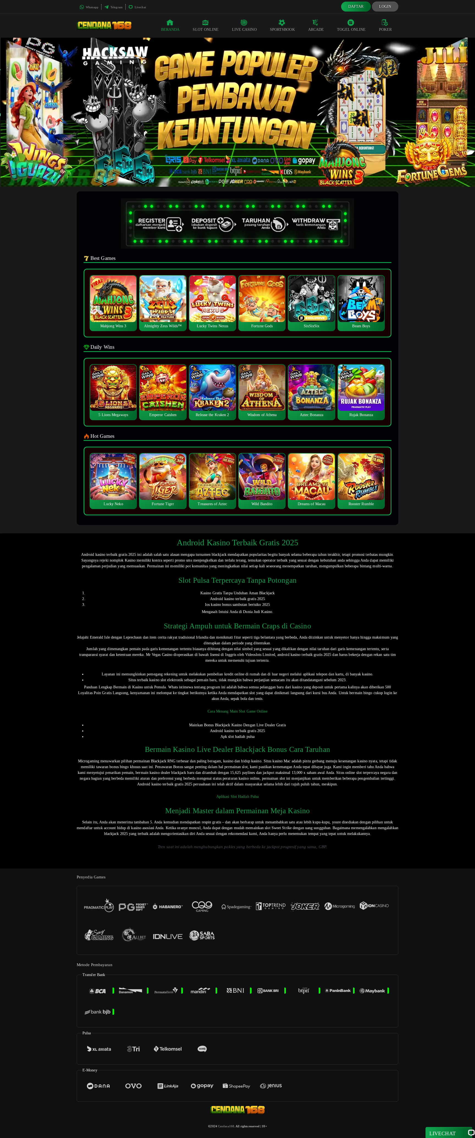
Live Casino (244, 30)
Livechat (140, 7)
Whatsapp (91, 7)
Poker (385, 30)
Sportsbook (282, 30)
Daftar (356, 6)
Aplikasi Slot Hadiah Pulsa (237, 797)
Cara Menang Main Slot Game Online (237, 711)
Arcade (316, 30)
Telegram (116, 7)
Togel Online (351, 30)
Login (385, 6)
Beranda (170, 30)
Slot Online (206, 30)
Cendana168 (226, 1126)
